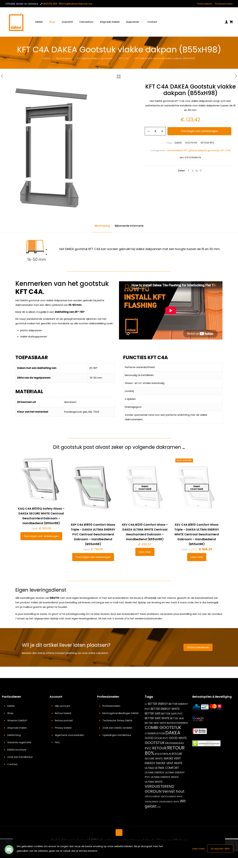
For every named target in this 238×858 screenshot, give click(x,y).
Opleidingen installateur (116, 735)
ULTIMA (149, 768)
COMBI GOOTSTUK (163, 727)
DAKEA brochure (16, 749)
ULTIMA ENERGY (154, 772)
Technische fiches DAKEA (117, 720)
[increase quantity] (162, 131)
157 (146, 704)
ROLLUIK (177, 754)
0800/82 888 (50, 3)
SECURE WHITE (154, 758)
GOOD (149, 738)
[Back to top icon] (119, 832)
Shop (10, 713)
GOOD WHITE (178, 738)
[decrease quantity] (148, 131)
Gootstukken (64, 58)
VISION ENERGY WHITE (169, 801)
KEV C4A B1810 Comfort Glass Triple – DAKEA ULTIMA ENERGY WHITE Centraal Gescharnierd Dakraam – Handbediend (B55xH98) (196, 534)
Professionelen (224, 3)
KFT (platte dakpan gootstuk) (95, 58)
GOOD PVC (161, 738)
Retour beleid (63, 713)
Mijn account (62, 706)
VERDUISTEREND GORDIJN (159, 789)
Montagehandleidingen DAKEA (120, 713)
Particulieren (204, 3)
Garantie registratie (19, 742)
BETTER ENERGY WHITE (165, 709)
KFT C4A (124, 58)
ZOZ (159, 807)
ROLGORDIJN (163, 754)
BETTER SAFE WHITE (157, 718)
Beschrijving (102, 225)
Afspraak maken (17, 727)
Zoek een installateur (20, 757)
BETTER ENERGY (158, 704)
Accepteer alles (220, 848)
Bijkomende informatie (129, 225)
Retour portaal (64, 720)
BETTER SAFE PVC (172, 713)
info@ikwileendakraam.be (77, 3)
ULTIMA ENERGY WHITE (165, 777)
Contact (12, 764)
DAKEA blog (14, 735)
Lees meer (145, 552)
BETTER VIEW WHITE (155, 723)
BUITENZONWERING (177, 723)
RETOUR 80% (207, 142)
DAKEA (46, 58)
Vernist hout (173, 791)
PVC (148, 748)
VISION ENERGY (152, 801)
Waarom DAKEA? (17, 720)
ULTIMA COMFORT (167, 768)
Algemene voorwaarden (69, 735)
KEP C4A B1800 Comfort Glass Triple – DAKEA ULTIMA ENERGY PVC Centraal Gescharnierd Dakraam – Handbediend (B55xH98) (93, 534)
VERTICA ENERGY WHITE (171, 796)
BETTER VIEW (177, 718)
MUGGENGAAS (174, 743)
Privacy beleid (63, 727)
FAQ (57, 742)
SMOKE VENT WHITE (169, 763)
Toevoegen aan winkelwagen (199, 131)
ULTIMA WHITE (154, 782)
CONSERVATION (155, 733)
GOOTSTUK (191, 142)
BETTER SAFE (153, 713)
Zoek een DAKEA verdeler (117, 727)
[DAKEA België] (16, 21)
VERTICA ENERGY (152, 796)
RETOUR (159, 748)
